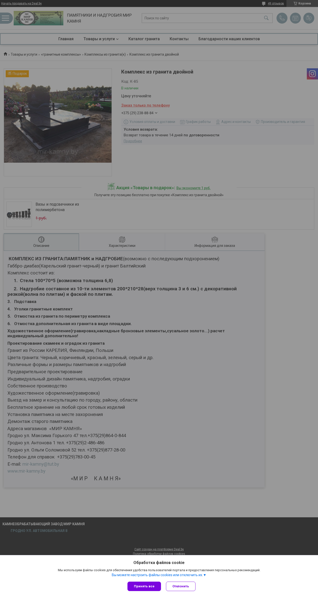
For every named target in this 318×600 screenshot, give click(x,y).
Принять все (144, 586)
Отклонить (180, 586)
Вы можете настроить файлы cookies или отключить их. (157, 575)
